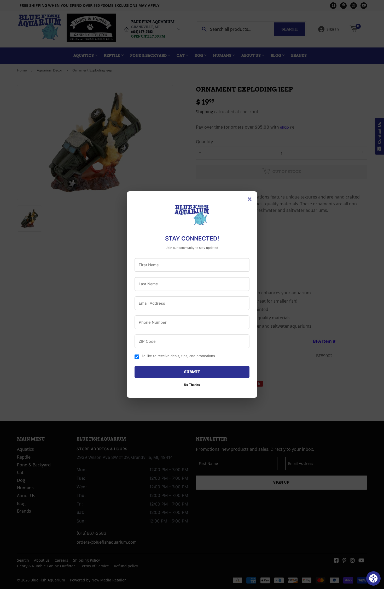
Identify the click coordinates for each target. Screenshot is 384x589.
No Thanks (192, 385)
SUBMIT (192, 372)
